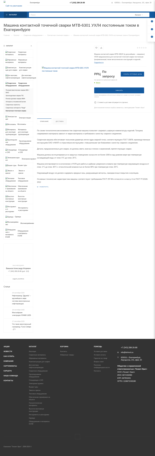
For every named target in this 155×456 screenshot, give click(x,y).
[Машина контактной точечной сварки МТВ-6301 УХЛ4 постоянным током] (65, 69)
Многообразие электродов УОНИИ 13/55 (21, 314)
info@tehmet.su (127, 352)
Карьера (8, 371)
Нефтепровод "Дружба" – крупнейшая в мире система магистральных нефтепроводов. (21, 300)
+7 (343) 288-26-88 (77, 3)
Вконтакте (77, 436)
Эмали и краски (34, 390)
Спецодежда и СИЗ (36, 380)
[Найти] (146, 15)
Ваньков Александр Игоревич (18, 268)
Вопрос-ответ (99, 362)
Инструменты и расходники (39, 415)
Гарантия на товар (100, 358)
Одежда (32, 418)
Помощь (98, 346)
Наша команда (11, 376)
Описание (44, 121)
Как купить (9, 356)
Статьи (7, 287)
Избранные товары (67, 355)
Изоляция (32, 351)
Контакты (8, 381)
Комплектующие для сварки (39, 362)
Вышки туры (33, 387)
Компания (8, 361)
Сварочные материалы (37, 355)
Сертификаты (10, 366)
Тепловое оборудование (38, 394)
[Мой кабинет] (150, 8)
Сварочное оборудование (38, 371)
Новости (8, 351)
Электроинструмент (36, 383)
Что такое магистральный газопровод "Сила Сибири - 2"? (21, 326)
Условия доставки (100, 351)
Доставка (59, 121)
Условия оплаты (100, 355)
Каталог (33, 346)
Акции (7, 346)
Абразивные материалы (37, 358)
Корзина (64, 346)
